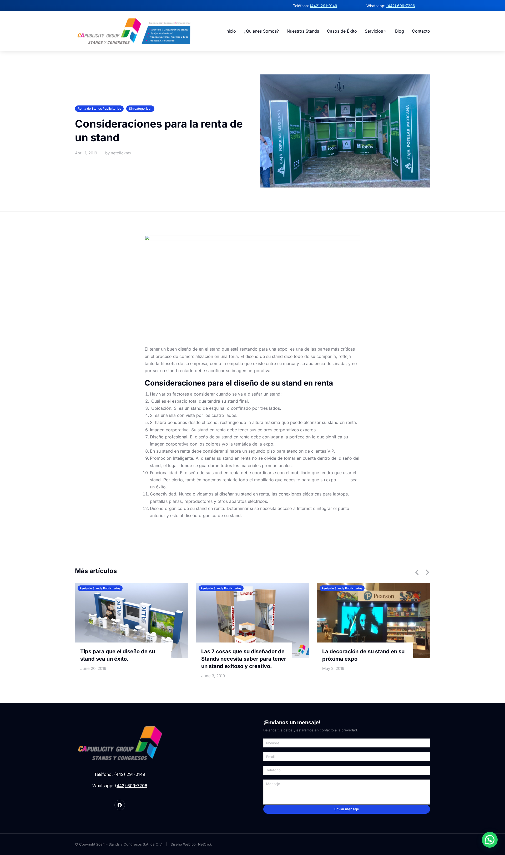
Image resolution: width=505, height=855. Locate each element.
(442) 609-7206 (400, 5)
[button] (417, 572)
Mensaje (270, 777)
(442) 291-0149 (323, 5)
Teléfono (270, 763)
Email (268, 750)
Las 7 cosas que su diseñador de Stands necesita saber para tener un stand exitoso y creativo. (243, 658)
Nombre (270, 736)
